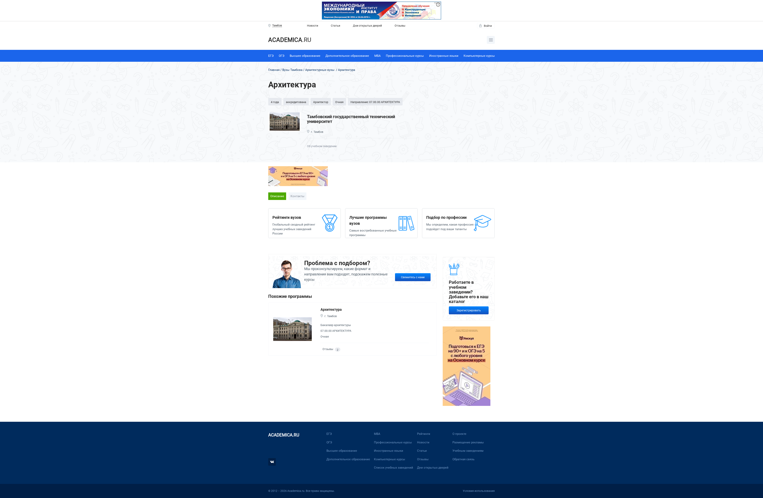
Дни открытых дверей (367, 25)
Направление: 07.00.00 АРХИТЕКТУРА (375, 102)
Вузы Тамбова (292, 70)
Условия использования (479, 490)
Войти (488, 25)
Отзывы (400, 25)
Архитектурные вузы (319, 70)
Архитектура (331, 309)
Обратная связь (463, 459)
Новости (312, 25)
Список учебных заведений (393, 467)
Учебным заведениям (467, 451)
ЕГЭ (271, 56)
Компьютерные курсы (479, 56)
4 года (275, 102)
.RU (289, 39)
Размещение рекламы (468, 442)
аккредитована (296, 102)
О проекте (459, 434)
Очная (339, 102)
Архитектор (320, 102)
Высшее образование (305, 56)
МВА (377, 434)
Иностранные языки (443, 56)
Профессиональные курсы (405, 56)
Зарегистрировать (469, 310)
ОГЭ (281, 56)
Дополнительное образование (347, 56)
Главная (274, 70)
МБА (377, 56)
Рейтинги (423, 434)
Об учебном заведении (322, 146)
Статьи (335, 25)
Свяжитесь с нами (413, 277)
